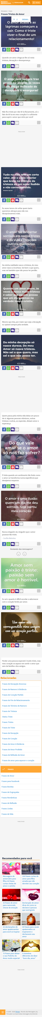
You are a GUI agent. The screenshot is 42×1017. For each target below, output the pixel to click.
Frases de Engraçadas (10, 792)
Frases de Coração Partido (12, 695)
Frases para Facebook (10, 781)
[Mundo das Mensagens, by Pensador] (11, 2)
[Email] (21, 50)
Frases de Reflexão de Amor (13, 755)
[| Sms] (17, 50)
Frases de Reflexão (9, 803)
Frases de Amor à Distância (13, 744)
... (38, 49)
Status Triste (7, 716)
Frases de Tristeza (9, 711)
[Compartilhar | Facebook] (4, 50)
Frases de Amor (8, 776)
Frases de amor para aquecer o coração (18, 760)
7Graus (17, 1012)
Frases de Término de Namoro (14, 706)
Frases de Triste (8, 727)
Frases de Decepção (10, 733)
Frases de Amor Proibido (12, 749)
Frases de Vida (7, 814)
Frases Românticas (9, 797)
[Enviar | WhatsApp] (8, 50)
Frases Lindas (7, 808)
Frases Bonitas (8, 786)
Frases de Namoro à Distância (14, 689)
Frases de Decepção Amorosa (14, 684)
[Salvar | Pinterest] (13, 50)
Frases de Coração (9, 738)
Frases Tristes (7, 722)
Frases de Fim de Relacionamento (16, 700)
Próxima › (25, 19)
